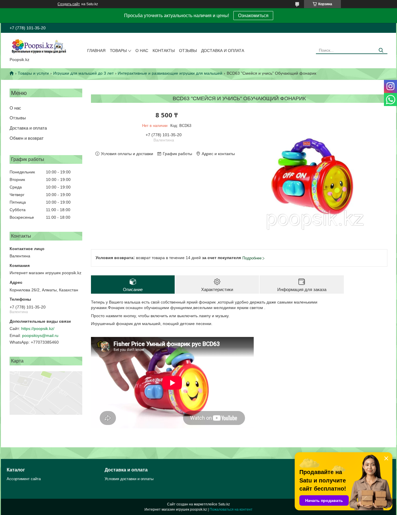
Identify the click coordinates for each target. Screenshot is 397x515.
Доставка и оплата (222, 50)
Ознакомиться (253, 15)
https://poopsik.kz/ (37, 328)
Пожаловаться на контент (231, 509)
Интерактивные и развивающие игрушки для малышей (170, 73)
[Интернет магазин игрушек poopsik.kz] (39, 46)
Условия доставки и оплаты (129, 479)
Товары (118, 50)
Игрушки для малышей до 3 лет (83, 73)
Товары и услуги (33, 73)
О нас (141, 50)
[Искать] (380, 50)
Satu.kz (224, 504)
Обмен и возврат (27, 138)
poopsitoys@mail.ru (40, 335)
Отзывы (188, 50)
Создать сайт (69, 4)
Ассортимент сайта (24, 479)
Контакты (164, 50)
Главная (96, 50)
